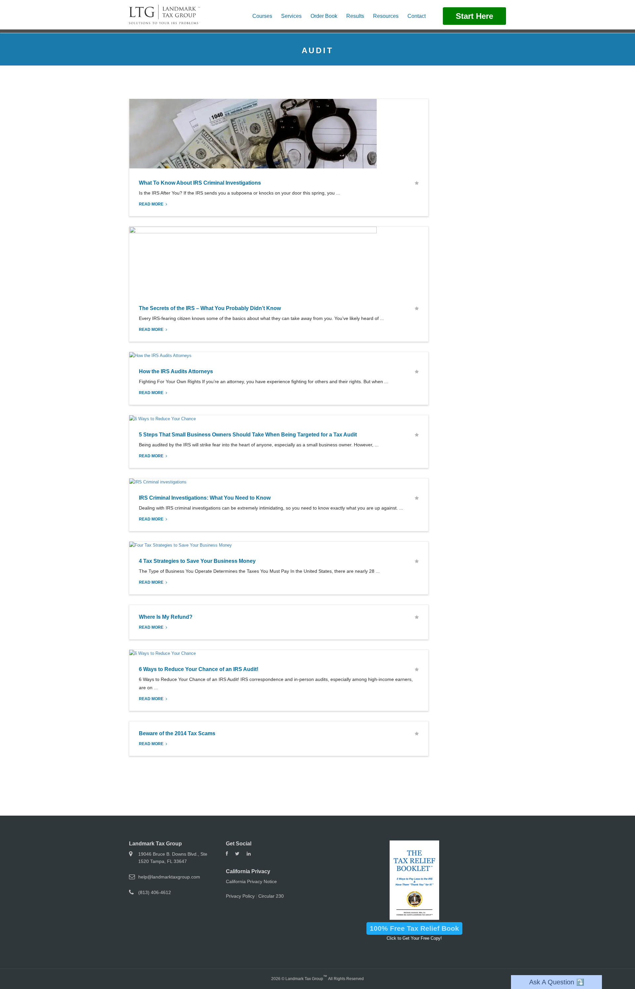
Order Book (324, 16)
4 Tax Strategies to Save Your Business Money (197, 561)
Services (291, 16)
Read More (151, 204)
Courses (262, 16)
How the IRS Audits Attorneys (176, 371)
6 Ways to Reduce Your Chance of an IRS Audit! (198, 669)
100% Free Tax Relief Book (414, 928)
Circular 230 (271, 896)
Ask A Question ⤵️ (556, 982)
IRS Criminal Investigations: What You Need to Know (205, 498)
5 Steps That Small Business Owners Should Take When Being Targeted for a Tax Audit (248, 434)
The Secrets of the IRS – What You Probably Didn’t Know (210, 308)
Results (355, 16)
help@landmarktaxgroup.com (169, 876)
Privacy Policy (240, 896)
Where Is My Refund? (165, 617)
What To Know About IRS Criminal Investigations (200, 183)
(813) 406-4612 (154, 892)
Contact (416, 16)
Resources (386, 16)
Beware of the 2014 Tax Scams (177, 733)
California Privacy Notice (251, 881)
